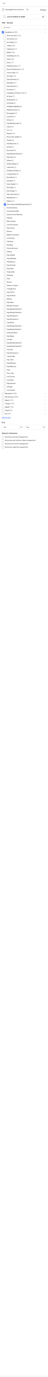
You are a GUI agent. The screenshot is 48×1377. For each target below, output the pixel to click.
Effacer (43, 10)
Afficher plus (6, 417)
